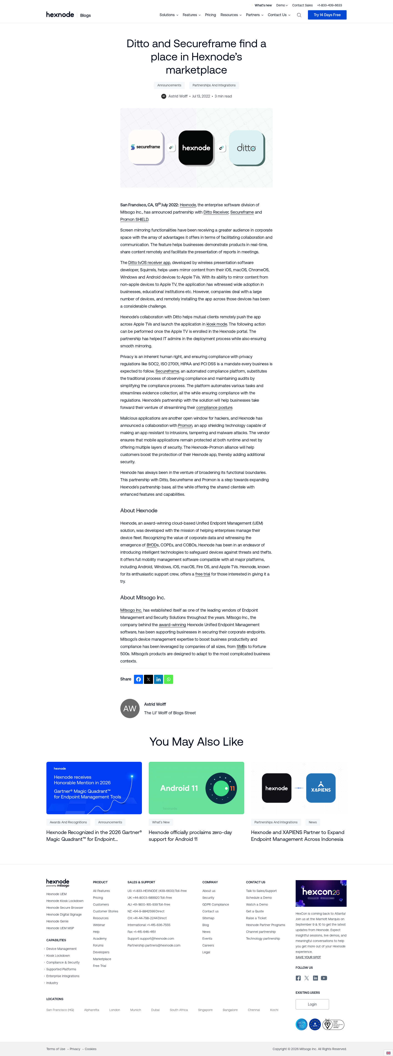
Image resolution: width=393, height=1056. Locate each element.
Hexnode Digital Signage (64, 914)
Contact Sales (302, 5)
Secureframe (242, 212)
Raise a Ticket (256, 918)
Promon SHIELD (134, 219)
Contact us (210, 911)
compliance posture (214, 407)
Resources (100, 918)
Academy (100, 938)
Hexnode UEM (56, 894)
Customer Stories (105, 911)
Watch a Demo (257, 904)
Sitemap (208, 918)
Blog (205, 925)
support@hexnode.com (151, 938)
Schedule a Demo (259, 897)
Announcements (169, 85)
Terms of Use (56, 1049)
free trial (202, 574)
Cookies (90, 1049)
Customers (101, 904)
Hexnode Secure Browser (64, 907)
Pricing (210, 15)
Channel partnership (261, 932)
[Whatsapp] (168, 679)
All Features (101, 891)
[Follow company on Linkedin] (315, 977)
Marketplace (102, 959)
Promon (185, 425)
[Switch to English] (388, 1053)
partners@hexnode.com (154, 945)
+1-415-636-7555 (149, 925)
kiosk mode (217, 324)
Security (208, 897)
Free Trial (99, 966)
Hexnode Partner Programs (265, 925)
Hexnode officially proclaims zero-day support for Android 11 (190, 835)
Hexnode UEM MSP (60, 928)
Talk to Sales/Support (261, 891)
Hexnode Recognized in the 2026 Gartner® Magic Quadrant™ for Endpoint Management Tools (94, 836)
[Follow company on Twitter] (306, 977)
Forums (98, 945)
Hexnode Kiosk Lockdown (64, 901)
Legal (206, 952)
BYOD (152, 545)
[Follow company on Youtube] (324, 977)
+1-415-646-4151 (142, 932)
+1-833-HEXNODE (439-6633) (157, 891)
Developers (101, 952)
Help (96, 932)
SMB (241, 646)
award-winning (172, 624)
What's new (263, 5)
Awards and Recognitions (68, 822)
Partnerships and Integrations (214, 85)
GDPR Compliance (215, 904)
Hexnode (188, 204)
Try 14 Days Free (327, 15)
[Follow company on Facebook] (298, 977)
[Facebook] (138, 679)
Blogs (85, 15)
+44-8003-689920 (150, 897)
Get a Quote (255, 911)
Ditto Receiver (216, 212)
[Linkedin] (158, 679)
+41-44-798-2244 (147, 918)
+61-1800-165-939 (149, 904)
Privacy (75, 1049)
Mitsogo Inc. (131, 610)
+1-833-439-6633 (329, 5)
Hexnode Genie (57, 921)
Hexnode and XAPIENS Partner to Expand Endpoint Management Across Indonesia (297, 835)
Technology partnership (263, 938)
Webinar (99, 925)
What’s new (161, 822)
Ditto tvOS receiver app (149, 262)
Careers (208, 945)
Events (207, 938)
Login (312, 1004)
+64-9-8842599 (146, 911)
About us (208, 891)
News (313, 822)
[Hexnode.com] (60, 14)
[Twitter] (148, 679)
